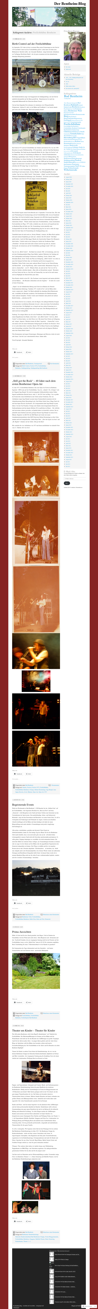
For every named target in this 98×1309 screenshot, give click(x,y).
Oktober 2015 (69, 351)
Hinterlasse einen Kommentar (51, 914)
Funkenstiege (75, 130)
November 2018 (69, 285)
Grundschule (75, 133)
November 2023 (69, 211)
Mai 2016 (68, 342)
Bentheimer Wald (75, 110)
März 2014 (68, 393)
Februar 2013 (69, 422)
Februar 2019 (69, 280)
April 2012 (68, 443)
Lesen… (64, 1291)
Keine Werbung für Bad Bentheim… (70, 1265)
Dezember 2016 (69, 328)
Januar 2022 (68, 223)
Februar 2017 (69, 324)
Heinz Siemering (49, 1239)
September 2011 (69, 457)
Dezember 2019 (69, 262)
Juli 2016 (68, 338)
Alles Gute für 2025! (71, 1271)
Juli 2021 (68, 232)
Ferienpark (67, 120)
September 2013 (69, 406)
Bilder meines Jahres (70, 86)
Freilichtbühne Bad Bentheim (71, 126)
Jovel (25, 792)
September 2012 (69, 434)
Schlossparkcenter (68, 153)
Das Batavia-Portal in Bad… (68, 1281)
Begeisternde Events (23, 804)
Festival (29, 787)
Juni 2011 (68, 464)
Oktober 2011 (69, 455)
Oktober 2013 (69, 404)
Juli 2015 (68, 356)
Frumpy (32, 790)
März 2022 (68, 220)
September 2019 (69, 269)
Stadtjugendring (25, 368)
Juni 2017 (68, 315)
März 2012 (68, 445)
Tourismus (75, 164)
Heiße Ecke (33, 919)
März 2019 (68, 278)
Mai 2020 (68, 255)
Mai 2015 (68, 360)
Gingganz (32, 1239)
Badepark (74, 104)
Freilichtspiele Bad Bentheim (29, 1018)
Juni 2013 (68, 413)
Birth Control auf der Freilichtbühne (31, 43)
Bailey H (57, 1259)
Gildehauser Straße (78, 131)
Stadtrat (78, 160)
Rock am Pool (40, 919)
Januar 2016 (68, 349)
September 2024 (69, 202)
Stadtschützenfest (70, 162)
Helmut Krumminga (40, 790)
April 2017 (68, 319)
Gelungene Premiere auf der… (73, 1254)
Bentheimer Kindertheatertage (30, 1234)
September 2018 (69, 289)
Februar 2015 (69, 367)
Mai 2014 (68, 388)
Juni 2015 (68, 358)
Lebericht (78, 143)
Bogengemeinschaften (70, 114)
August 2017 (69, 312)
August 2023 (69, 216)
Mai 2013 (68, 416)
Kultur (82, 141)
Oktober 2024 (69, 200)
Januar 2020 (68, 259)
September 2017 (69, 310)
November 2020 (69, 246)
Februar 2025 (69, 195)
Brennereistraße (80, 114)
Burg (66, 116)
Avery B (57, 1276)
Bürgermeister (78, 118)
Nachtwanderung (68, 147)
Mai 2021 (68, 237)
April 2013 (68, 418)
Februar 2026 (69, 179)
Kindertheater (19, 1241)
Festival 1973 (35, 787)
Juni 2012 (68, 441)
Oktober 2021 (69, 225)
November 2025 (69, 186)
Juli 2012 (68, 439)
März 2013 (68, 420)
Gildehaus (67, 131)
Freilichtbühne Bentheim (22, 790)
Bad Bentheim (29, 363)
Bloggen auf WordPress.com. (78, 1305)
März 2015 (68, 365)
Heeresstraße (73, 135)
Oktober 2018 (69, 287)
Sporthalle (73, 156)
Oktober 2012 (69, 432)
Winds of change (65, 1259)
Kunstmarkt (68, 143)
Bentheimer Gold (71, 109)
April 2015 (68, 363)
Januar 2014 (68, 397)
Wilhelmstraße (70, 169)
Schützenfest (67, 155)
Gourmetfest (67, 134)
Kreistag (72, 141)
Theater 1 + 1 (27, 1241)
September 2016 (69, 333)
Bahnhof (81, 105)
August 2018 (69, 292)
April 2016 (68, 344)
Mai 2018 (68, 298)
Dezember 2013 (69, 399)
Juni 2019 (68, 273)
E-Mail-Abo (69, 471)
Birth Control (25, 366)
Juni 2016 (68, 340)
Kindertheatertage (77, 139)
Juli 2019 (68, 271)
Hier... (67, 483)
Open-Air (35, 792)
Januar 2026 (68, 181)
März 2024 (68, 207)
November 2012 (69, 429)
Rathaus (83, 149)
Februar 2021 (69, 239)
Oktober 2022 (69, 218)
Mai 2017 (68, 317)
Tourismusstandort (69, 166)
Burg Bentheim (72, 116)
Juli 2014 (68, 383)
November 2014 (69, 374)
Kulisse (77, 141)
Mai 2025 (68, 191)
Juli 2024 (68, 204)
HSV (75, 137)
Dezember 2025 (69, 184)
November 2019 (69, 264)
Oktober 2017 (69, 308)
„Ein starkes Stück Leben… (70, 1302)
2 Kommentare (55, 785)
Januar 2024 (68, 209)
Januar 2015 (68, 370)
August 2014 (69, 381)
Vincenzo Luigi (58, 1302)
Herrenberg (68, 137)
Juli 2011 (68, 461)
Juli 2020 (68, 253)
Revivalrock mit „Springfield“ (72, 88)
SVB (82, 162)
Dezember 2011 (69, 450)
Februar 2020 (69, 257)
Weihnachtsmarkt (73, 168)
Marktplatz (66, 145)
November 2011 (69, 452)
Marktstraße (74, 145)
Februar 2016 (69, 347)
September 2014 (69, 379)
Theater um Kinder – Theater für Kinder (33, 1030)
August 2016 (69, 335)
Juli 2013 (68, 411)
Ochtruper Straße (77, 147)
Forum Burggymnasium (51, 1237)
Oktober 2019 (69, 266)
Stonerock (47, 919)
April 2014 (68, 390)
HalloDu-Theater (40, 1239)
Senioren (73, 155)
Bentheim (76, 107)
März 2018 (68, 303)
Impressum (68, 69)
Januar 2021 (68, 241)
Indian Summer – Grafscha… (69, 1286)
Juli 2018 (68, 294)
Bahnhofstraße (68, 107)
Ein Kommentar (54, 363)
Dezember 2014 (69, 372)
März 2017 (68, 321)
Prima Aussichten (21, 931)
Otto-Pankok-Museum (75, 149)
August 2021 (69, 230)
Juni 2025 (68, 188)
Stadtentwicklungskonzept (73, 158)
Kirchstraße (67, 141)
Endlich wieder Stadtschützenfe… (68, 1276)
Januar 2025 (68, 197)
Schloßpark (77, 153)
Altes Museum (67, 103)
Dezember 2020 (69, 243)
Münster (30, 792)
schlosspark (74, 151)
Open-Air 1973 (43, 792)
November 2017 (69, 305)
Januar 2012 (68, 448)
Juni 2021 (68, 234)
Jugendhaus (81, 137)
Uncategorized (38, 363)
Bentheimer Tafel (27, 917)
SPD (69, 156)
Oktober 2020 (69, 248)
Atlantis (24, 787)
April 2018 (68, 301)
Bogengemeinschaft (69, 112)
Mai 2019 (68, 276)
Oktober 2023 (69, 214)
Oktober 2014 (69, 377)
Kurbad (74, 143)
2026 (67, 84)
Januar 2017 (68, 326)
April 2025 (68, 193)
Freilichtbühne (44, 787)
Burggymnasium (69, 118)
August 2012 (69, 436)
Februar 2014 (69, 395)
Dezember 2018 (69, 282)
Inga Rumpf (49, 790)
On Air (67, 81)
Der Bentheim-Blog (70, 3)
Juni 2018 (68, 296)
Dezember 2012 (69, 427)
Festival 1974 (34, 366)
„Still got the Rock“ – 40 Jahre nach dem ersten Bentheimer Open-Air (34, 382)
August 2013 (69, 409)
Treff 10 (78, 166)
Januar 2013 (68, 425)
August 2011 (69, 459)
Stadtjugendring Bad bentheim (39, 368)
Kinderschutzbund (68, 139)
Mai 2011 (68, 466)
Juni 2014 (68, 386)
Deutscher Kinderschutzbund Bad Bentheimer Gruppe (29, 1237)
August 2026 (69, 177)
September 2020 (69, 250)
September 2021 (69, 227)
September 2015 (69, 354)
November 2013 (69, 402)
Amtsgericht (74, 103)
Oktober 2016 (69, 331)
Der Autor (68, 67)
